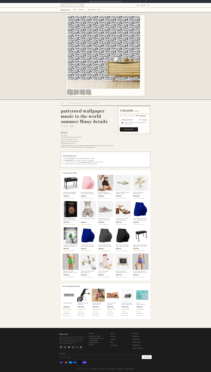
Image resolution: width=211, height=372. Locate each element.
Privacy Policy (135, 339)
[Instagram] (65, 347)
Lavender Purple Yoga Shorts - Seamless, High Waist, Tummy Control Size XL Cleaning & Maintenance (140, 271)
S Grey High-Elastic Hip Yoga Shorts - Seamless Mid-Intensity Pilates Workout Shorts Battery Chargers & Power (105, 245)
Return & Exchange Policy (90, 164)
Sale (99, 9)
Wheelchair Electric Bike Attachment (83, 303)
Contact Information (137, 348)
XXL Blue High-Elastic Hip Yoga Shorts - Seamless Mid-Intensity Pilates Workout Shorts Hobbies (140, 219)
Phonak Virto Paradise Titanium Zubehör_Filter (127, 303)
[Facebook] (61, 347)
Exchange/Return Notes (69, 156)
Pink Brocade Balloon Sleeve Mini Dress (97, 303)
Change (144, 119)
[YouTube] (69, 347)
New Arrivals (91, 9)
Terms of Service (136, 342)
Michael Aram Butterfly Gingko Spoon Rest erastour (122, 193)
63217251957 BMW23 (67, 303)
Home (74, 9)
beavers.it (65, 9)
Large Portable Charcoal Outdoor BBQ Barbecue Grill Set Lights (140, 245)
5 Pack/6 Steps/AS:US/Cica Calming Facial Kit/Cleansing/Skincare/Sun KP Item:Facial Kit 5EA (142, 303)
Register (143, 5)
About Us (113, 336)
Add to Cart (128, 129)
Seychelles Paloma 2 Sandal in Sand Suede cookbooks (122, 219)
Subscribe (147, 357)
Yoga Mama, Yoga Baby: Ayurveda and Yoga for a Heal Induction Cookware (70, 245)
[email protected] (98, 162)
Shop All (81, 9)
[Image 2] (76, 92)
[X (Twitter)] (76, 347)
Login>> (68, 315)
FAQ (112, 342)
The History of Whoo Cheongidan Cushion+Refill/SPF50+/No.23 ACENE (112, 303)
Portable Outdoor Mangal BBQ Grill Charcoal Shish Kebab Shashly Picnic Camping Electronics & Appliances (69, 193)
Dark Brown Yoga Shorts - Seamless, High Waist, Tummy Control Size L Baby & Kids (105, 193)
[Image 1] (70, 92)
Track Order (114, 345)
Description (64, 132)
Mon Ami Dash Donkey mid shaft (88, 218)
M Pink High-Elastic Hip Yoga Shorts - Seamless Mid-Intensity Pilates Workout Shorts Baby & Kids (88, 193)
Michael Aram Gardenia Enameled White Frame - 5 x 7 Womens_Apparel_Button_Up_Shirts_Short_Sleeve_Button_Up (123, 271)
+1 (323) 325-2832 (93, 340)
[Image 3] (82, 92)
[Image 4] (88, 92)
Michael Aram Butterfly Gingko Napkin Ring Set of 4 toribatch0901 (87, 271)
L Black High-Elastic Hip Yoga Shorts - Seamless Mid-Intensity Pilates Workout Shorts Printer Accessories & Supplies (123, 245)
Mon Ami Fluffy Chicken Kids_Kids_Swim (103, 271)
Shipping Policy (136, 345)
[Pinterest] (80, 347)
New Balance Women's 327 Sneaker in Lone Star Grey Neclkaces (104, 219)
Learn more (143, 115)
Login (138, 5)
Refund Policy (135, 336)
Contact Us (114, 339)
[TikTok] (73, 347)
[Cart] (148, 5)
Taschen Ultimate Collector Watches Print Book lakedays (69, 219)
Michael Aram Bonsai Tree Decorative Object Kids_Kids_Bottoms (139, 193)
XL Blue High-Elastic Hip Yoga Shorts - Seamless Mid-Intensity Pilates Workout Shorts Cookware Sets (88, 245)
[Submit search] (82, 5)
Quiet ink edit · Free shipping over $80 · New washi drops (105, 1)
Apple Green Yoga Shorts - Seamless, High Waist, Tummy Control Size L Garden (70, 271)
